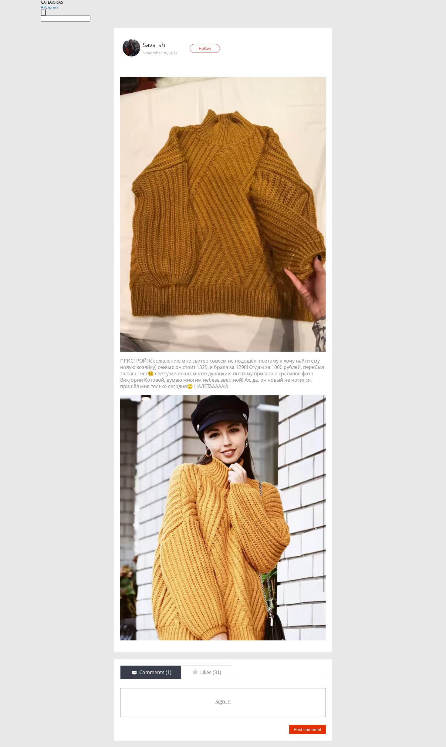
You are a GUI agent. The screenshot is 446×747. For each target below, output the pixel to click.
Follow (205, 48)
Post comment (307, 729)
